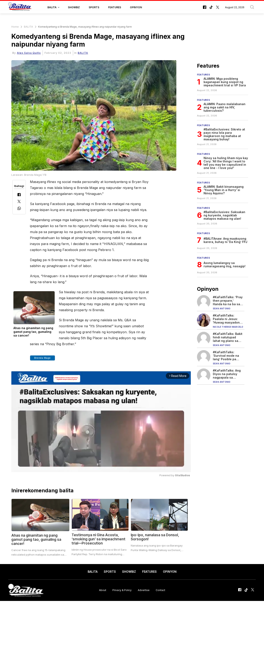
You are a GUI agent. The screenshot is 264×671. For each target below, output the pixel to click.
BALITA (52, 7)
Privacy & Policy (122, 590)
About (102, 590)
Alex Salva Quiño (29, 52)
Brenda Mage (42, 358)
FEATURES (114, 7)
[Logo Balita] (19, 7)
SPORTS (94, 7)
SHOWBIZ (74, 7)
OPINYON (136, 7)
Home (15, 26)
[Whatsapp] (19, 209)
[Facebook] (19, 195)
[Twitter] (19, 202)
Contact (160, 590)
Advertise (144, 590)
